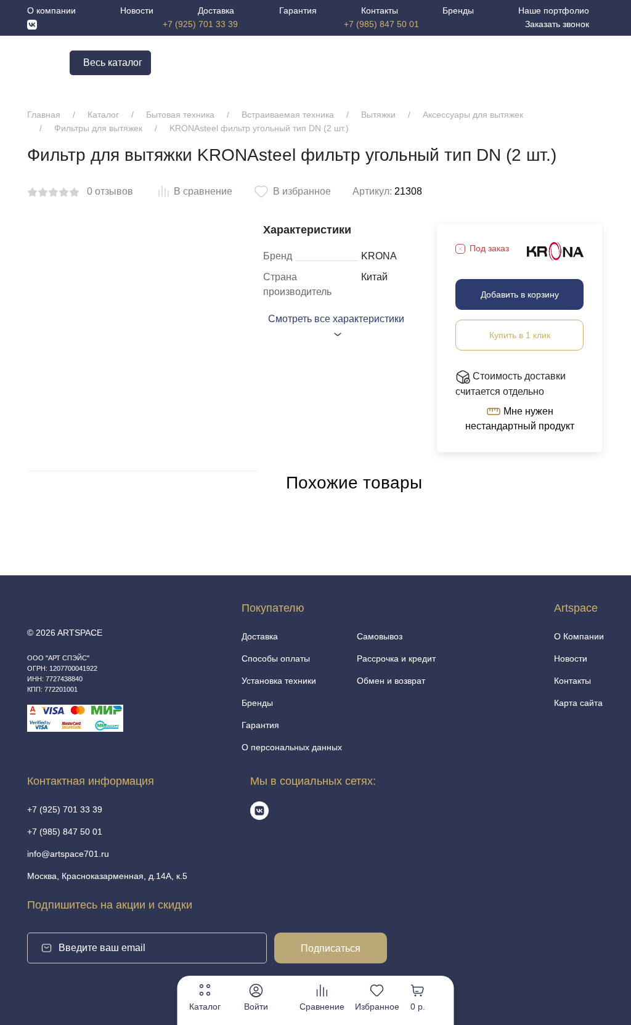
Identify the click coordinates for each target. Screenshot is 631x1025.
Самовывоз (379, 636)
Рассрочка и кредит (396, 658)
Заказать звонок (557, 24)
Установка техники (279, 681)
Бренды (458, 10)
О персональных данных (292, 747)
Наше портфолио (553, 10)
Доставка (216, 10)
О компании (51, 10)
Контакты (379, 10)
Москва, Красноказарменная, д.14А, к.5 (107, 876)
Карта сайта (578, 703)
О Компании (579, 636)
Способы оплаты (276, 658)
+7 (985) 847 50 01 (381, 24)
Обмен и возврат (391, 681)
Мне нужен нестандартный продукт (519, 419)
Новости (136, 10)
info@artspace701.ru (68, 854)
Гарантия (298, 10)
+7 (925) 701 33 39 (200, 24)
